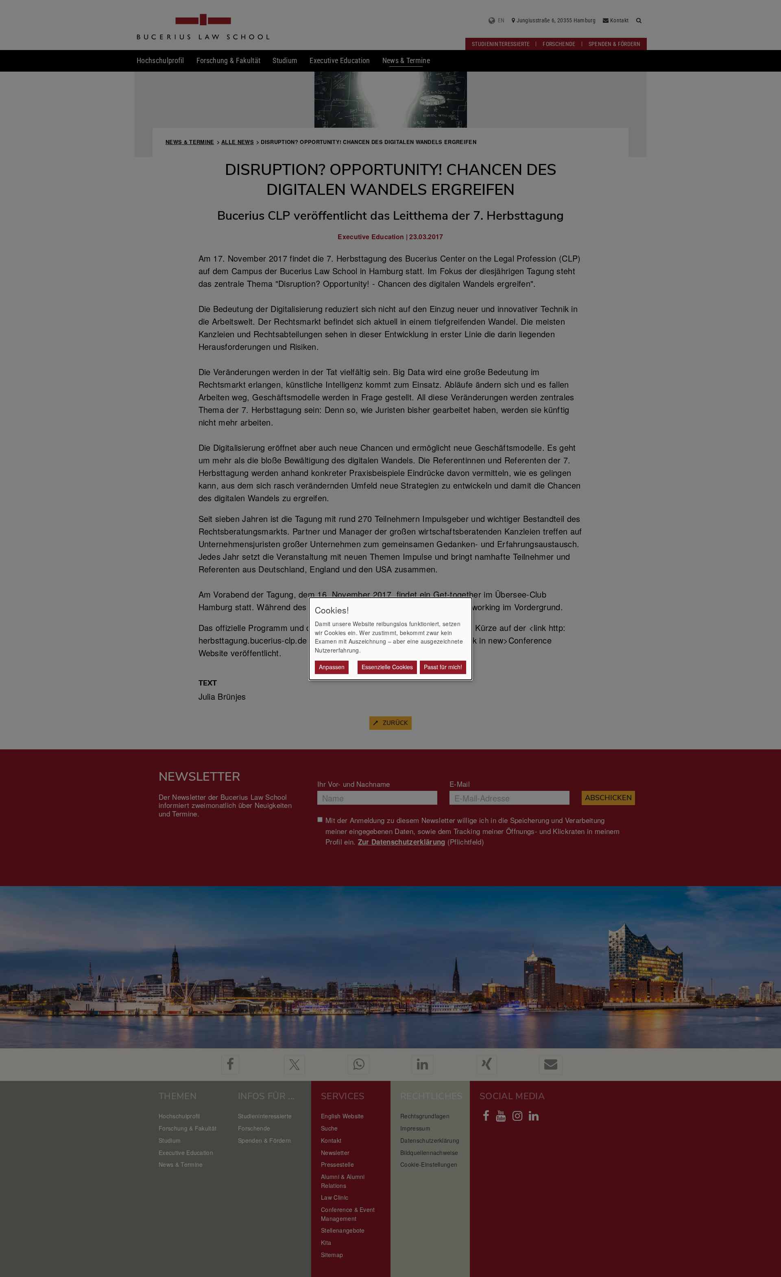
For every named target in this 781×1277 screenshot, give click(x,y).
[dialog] (390, 638)
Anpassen (332, 667)
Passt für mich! (443, 667)
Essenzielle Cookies (387, 667)
